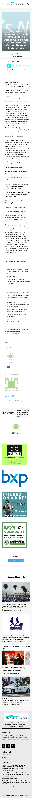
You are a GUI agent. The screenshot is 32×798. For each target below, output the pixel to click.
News (3, 770)
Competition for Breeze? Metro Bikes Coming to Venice (8, 412)
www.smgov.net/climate (12, 334)
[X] (14, 560)
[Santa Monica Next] (16, 4)
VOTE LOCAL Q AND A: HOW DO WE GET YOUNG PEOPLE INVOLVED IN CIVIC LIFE (23, 413)
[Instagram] (8, 746)
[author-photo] (3, 610)
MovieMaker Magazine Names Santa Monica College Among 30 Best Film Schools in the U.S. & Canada (14, 669)
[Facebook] (10, 560)
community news (6, 786)
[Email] (8, 367)
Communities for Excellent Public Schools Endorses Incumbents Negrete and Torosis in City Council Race (15, 637)
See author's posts (14, 400)
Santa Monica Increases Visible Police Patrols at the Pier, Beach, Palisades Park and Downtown (15, 700)
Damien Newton (8, 610)
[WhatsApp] (22, 560)
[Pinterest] (18, 560)
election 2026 (5, 778)
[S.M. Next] (16, 426)
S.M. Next (17, 53)
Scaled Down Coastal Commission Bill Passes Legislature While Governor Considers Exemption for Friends (14, 606)
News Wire (16, 28)
